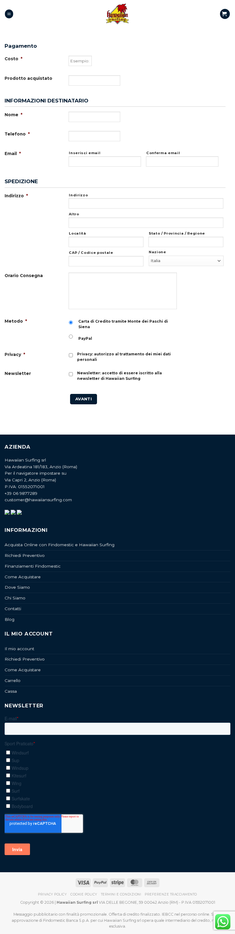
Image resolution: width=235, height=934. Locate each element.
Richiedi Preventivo (25, 555)
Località (77, 233)
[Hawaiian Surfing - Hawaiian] (117, 14)
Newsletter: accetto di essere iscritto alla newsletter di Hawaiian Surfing (119, 376)
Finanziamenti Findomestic (33, 566)
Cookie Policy (83, 894)
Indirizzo (78, 195)
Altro (74, 214)
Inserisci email (84, 153)
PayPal (85, 338)
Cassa (11, 691)
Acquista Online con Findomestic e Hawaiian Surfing (59, 544)
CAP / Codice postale (91, 252)
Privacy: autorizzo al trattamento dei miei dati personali (124, 357)
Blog (9, 619)
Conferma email (163, 153)
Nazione (157, 252)
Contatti (13, 608)
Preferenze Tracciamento (171, 894)
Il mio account (19, 648)
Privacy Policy (52, 894)
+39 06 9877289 (21, 493)
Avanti (83, 398)
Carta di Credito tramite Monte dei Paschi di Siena (123, 324)
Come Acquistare (23, 576)
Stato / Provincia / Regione (177, 233)
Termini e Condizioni (121, 894)
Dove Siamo (17, 587)
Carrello (13, 680)
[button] (9, 13)
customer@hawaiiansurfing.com (38, 499)
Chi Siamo (15, 597)
